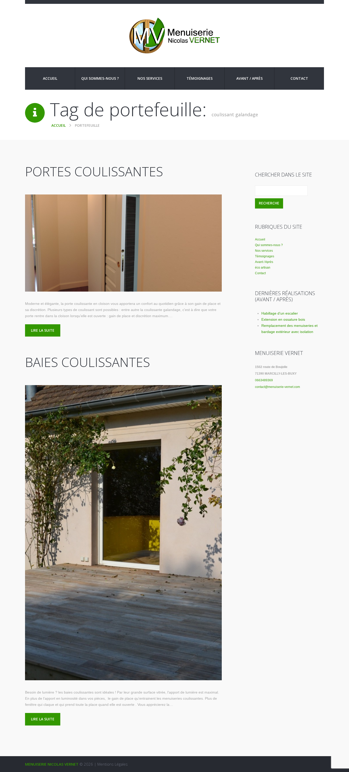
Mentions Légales (112, 764)
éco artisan (262, 267)
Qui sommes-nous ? (100, 78)
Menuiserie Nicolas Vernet (51, 764)
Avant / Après (249, 78)
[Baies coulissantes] (123, 532)
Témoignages (200, 78)
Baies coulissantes (87, 362)
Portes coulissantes (94, 171)
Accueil (50, 78)
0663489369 (264, 380)
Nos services (149, 78)
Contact (299, 78)
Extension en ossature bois (283, 319)
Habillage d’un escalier (279, 313)
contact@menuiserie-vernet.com (277, 387)
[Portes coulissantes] (123, 243)
